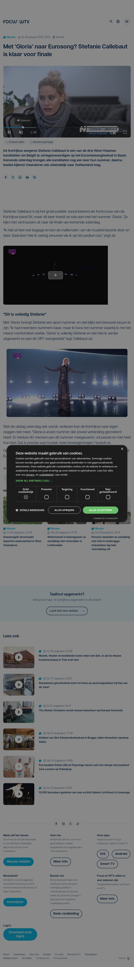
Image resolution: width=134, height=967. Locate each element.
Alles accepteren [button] (100, 510)
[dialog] (67, 483)
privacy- (30, 474)
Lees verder (61, 474)
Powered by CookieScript (106, 518)
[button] (67, 480)
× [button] (122, 449)
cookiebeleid (46, 474)
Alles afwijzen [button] (64, 510)
